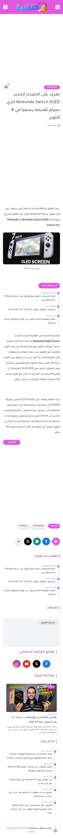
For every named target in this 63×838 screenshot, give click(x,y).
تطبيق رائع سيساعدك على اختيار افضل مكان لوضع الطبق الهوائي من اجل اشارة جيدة (31, 809)
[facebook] (46, 664)
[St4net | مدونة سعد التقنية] (31, 7)
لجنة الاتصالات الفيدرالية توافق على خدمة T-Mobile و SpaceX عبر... (29, 298)
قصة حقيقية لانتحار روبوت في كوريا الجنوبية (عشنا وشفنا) (29, 321)
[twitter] (36, 664)
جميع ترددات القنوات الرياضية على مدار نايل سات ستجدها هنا (30, 795)
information (52, 87)
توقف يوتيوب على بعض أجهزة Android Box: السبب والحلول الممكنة (29, 769)
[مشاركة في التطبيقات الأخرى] (18, 541)
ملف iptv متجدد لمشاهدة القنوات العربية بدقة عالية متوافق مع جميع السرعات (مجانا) (29, 756)
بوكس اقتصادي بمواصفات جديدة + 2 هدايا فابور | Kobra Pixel (34, 720)
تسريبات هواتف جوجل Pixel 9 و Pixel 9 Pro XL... (30, 310)
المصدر (12, 442)
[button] (46, 541)
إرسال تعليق (47, 623)
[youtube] (26, 664)
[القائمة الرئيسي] (57, 7)
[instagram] (16, 664)
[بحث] (5, 7)
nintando (23, 526)
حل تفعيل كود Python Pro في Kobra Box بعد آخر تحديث (31, 782)
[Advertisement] (31, 51)
